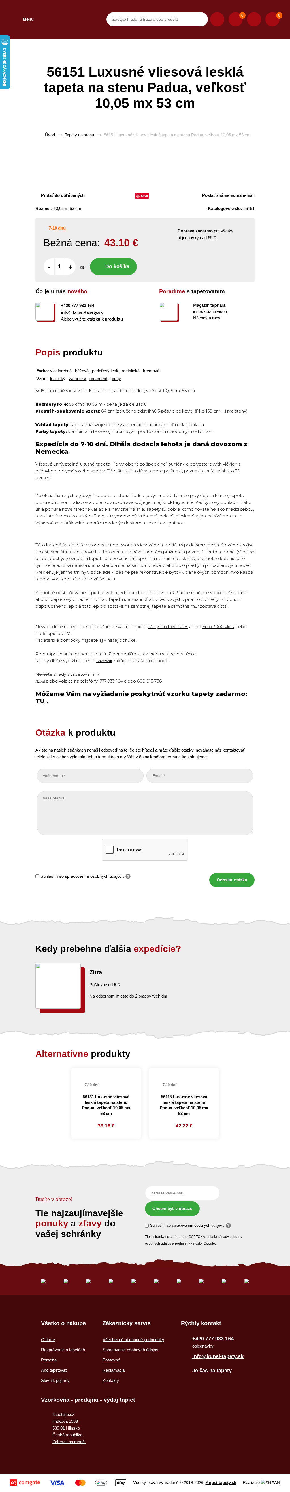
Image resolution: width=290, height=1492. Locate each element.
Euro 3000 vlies (218, 626)
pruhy (115, 378)
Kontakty (111, 1380)
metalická (131, 370)
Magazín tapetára (209, 305)
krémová (151, 370)
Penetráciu (104, 660)
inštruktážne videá (210, 311)
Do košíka (117, 266)
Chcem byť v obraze (172, 1208)
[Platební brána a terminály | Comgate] (68, 1482)
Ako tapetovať (54, 1370)
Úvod (50, 134)
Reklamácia (114, 1370)
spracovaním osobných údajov (94, 876)
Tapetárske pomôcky (57, 640)
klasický (57, 378)
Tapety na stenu (79, 134)
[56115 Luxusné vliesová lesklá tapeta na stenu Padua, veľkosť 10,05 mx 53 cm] (184, 1071)
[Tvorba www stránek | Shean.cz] (270, 1482)
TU (40, 701)
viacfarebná (61, 370)
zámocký (77, 378)
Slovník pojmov (55, 1380)
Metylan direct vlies (168, 626)
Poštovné (111, 1360)
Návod (40, 681)
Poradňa (49, 1360)
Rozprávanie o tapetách (63, 1349)
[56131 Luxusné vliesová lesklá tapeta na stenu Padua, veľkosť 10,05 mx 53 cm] (106, 1071)
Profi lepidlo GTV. (53, 633)
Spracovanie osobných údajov (130, 1349)
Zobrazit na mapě (69, 1441)
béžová (82, 370)
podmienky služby (189, 1243)
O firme (48, 1339)
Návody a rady (206, 317)
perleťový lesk (105, 370)
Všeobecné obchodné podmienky (133, 1339)
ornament (98, 378)
